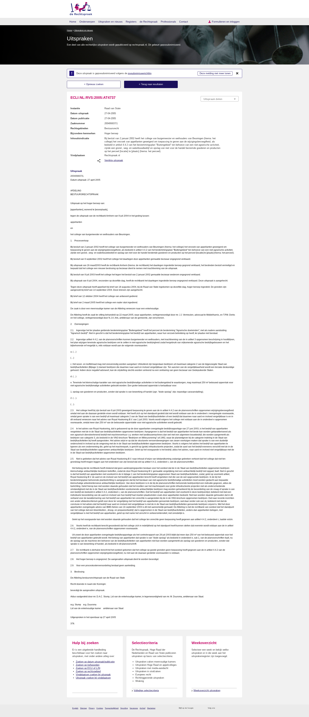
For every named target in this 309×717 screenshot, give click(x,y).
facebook (223, 708)
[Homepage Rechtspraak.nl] (80, 8)
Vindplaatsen (77, 155)
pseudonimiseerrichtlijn (139, 73)
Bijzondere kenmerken (82, 133)
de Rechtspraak (149, 21)
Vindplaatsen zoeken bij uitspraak (93, 674)
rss (197, 708)
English (75, 708)
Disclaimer (151, 708)
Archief (142, 708)
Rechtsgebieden (79, 128)
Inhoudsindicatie (79, 138)
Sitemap (83, 708)
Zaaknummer (77, 123)
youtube (237, 708)
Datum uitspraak (79, 113)
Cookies (99, 708)
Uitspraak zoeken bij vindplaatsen (93, 677)
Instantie (75, 108)
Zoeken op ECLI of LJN (88, 668)
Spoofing (124, 708)
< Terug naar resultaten (151, 84)
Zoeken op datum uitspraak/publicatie (95, 661)
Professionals (168, 21)
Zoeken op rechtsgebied (88, 671)
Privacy (92, 708)
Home (72, 21)
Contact (183, 21)
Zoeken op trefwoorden (87, 665)
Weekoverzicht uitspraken (206, 690)
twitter (218, 708)
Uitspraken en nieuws (110, 21)
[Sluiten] (237, 73)
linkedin (232, 708)
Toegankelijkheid (112, 708)
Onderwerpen (87, 21)
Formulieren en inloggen (226, 21)
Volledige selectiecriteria (146, 690)
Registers (131, 21)
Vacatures (134, 708)
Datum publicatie (79, 118)
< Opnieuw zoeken (93, 84)
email (201, 708)
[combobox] (219, 99)
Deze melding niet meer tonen (215, 73)
